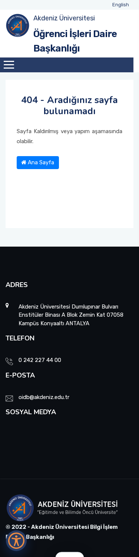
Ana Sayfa (40, 162)
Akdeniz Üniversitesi (64, 18)
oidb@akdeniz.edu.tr (44, 397)
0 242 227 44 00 (40, 360)
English (120, 4)
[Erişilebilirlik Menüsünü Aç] (16, 540)
